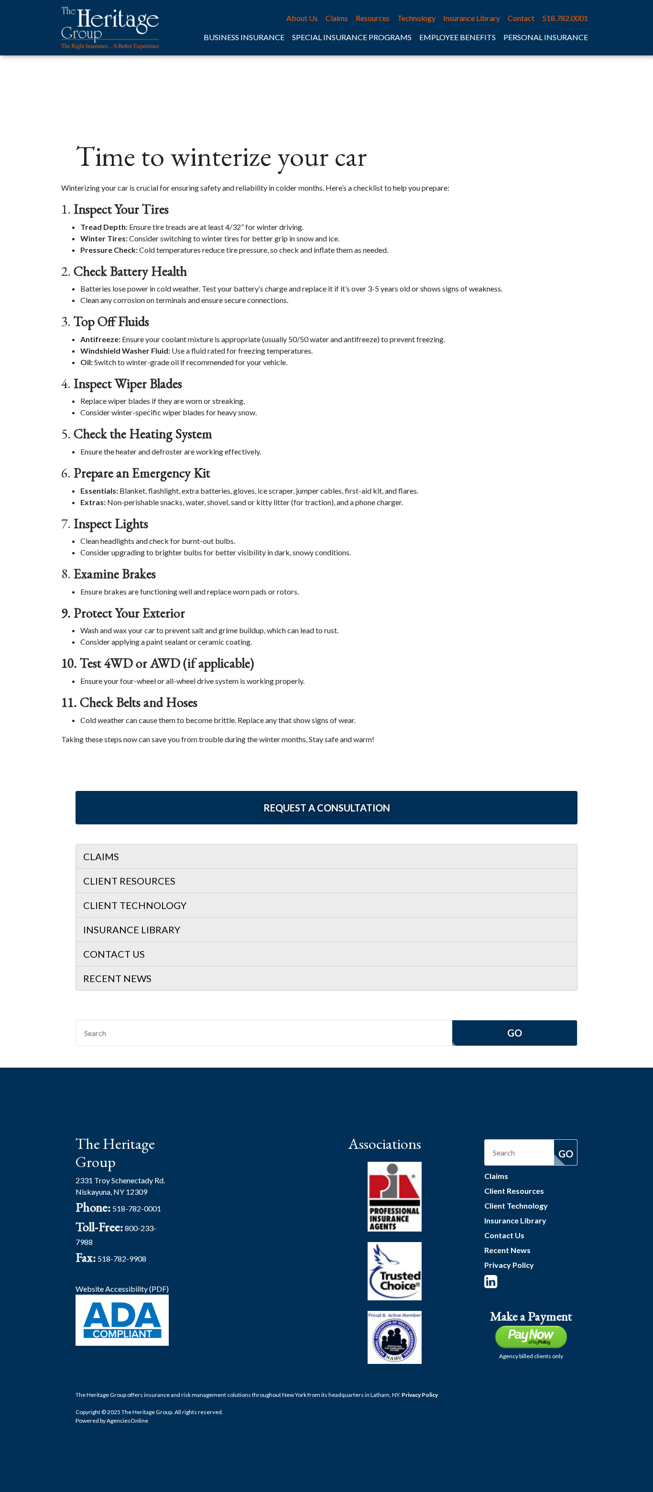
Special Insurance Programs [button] (352, 37)
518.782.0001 (565, 17)
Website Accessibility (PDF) (122, 1288)
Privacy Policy (509, 1264)
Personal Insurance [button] (545, 37)
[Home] (110, 28)
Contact (521, 17)
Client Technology (134, 905)
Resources (373, 17)
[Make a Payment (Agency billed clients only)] (531, 1336)
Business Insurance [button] (244, 37)
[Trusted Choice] (394, 1270)
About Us (302, 17)
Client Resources (129, 881)
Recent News (117, 978)
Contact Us (114, 954)
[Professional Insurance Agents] (394, 1195)
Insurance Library (471, 17)
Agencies (127, 1420)
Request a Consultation (326, 807)
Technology (416, 17)
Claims (337, 17)
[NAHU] (394, 1336)
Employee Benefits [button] (457, 37)
